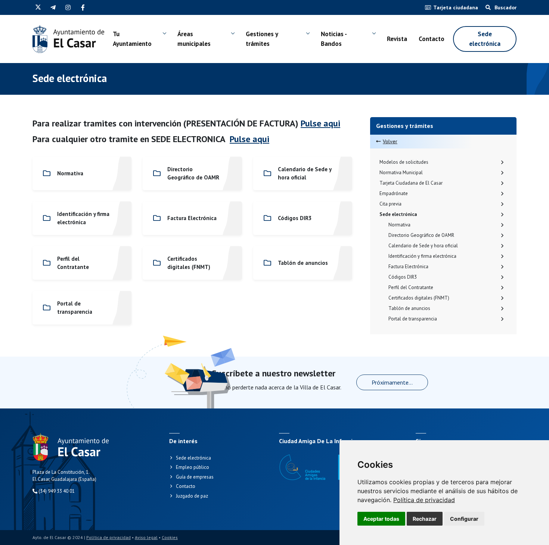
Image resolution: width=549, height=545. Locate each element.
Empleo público (192, 467)
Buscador (505, 7)
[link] (424, 500)
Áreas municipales (194, 39)
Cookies (170, 537)
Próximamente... (392, 382)
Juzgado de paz (192, 496)
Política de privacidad (424, 500)
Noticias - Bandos (334, 39)
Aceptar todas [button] (381, 519)
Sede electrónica (484, 39)
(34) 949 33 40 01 (56, 491)
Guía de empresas (195, 477)
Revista (397, 39)
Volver (390, 141)
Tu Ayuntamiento (132, 39)
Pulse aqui (320, 123)
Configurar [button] (464, 519)
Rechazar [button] (425, 519)
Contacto (431, 39)
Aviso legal (146, 537)
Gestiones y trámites (262, 39)
